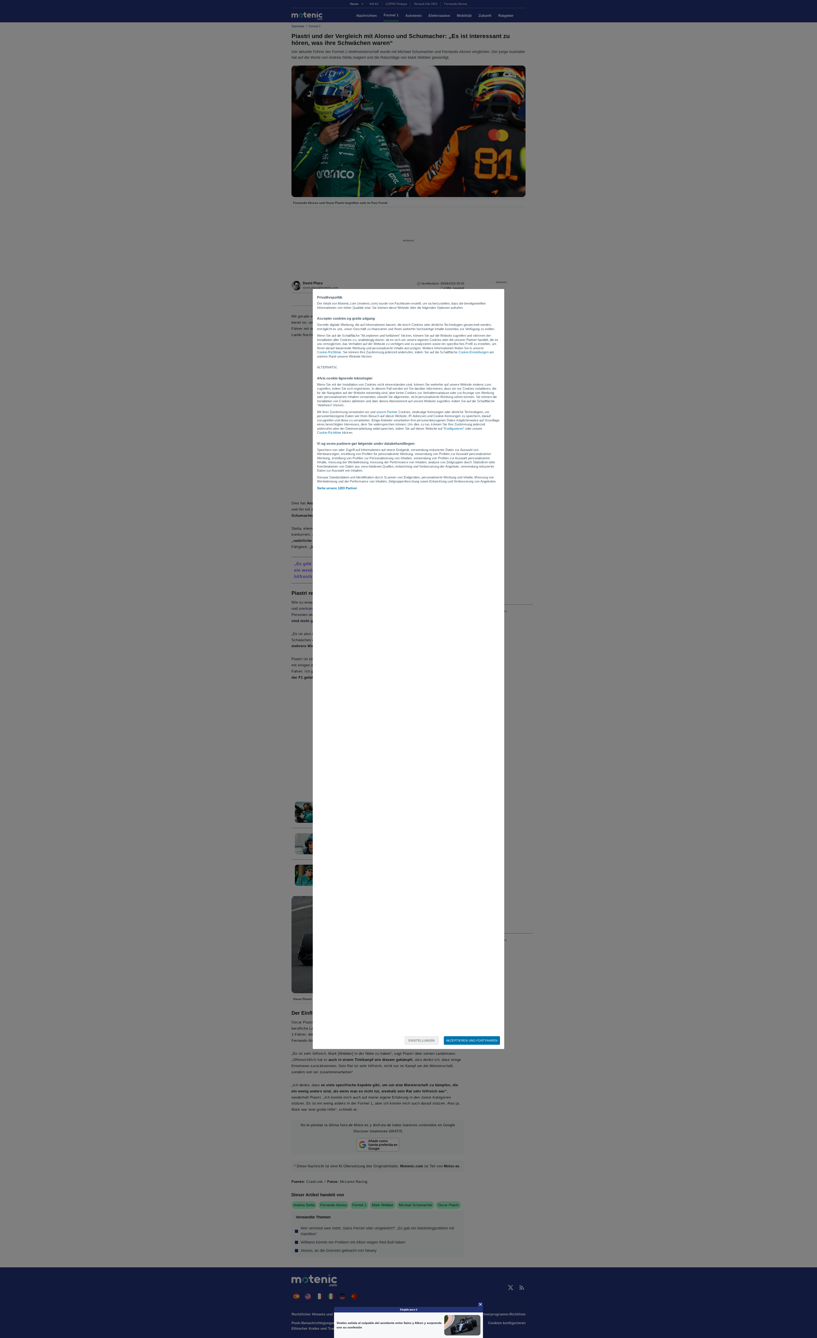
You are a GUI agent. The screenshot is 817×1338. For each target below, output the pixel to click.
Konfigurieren (453, 428)
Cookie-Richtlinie (329, 352)
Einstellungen (421, 1040)
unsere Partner (387, 412)
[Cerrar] (480, 1304)
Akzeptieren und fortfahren (472, 1040)
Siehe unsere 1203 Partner (337, 488)
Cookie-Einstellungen (473, 352)
